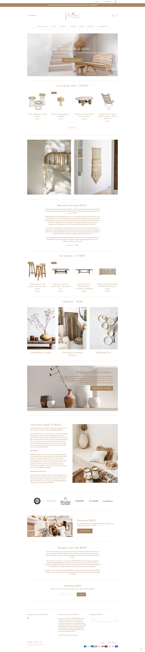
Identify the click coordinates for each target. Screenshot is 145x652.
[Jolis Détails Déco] (104, 328)
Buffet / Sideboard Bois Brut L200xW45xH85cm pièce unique (108, 286)
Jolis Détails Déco (103, 352)
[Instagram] (115, 2)
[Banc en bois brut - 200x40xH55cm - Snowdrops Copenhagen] (84, 271)
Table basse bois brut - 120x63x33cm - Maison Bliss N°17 (61, 286)
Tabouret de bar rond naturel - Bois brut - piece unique (37, 286)
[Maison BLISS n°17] (72, 15)
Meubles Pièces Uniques (41, 352)
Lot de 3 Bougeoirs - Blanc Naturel (37, 115)
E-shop (53, 26)
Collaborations (102, 26)
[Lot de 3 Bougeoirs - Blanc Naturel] (37, 101)
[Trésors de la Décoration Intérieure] (72, 328)
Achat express (37, 109)
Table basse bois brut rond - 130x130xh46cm (84, 115)
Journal (81, 26)
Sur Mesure (90, 26)
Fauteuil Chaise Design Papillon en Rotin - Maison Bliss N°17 (107, 116)
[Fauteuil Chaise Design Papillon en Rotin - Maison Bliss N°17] (107, 101)
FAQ (41, 642)
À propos (73, 26)
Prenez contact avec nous (101, 388)
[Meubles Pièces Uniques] (41, 328)
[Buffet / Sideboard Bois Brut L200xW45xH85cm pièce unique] (107, 271)
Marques (63, 26)
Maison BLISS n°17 (40, 644)
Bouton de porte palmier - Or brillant (61, 115)
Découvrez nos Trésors (72, 60)
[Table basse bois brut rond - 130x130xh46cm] (84, 101)
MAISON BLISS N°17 (43, 26)
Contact (36, 642)
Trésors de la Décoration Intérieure (72, 353)
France (111, 642)
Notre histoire (85, 531)
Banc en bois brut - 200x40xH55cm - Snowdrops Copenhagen (84, 286)
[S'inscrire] (117, 619)
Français (97, 1)
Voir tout (72, 127)
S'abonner (81, 594)
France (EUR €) (106, 1)
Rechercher (30, 642)
